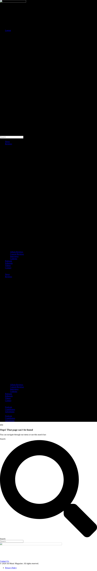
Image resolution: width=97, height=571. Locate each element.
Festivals (8, 407)
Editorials (9, 263)
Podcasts (8, 261)
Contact (8, 268)
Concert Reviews (17, 254)
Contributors (10, 409)
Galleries (13, 259)
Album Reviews (16, 252)
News (7, 142)
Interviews (14, 256)
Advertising (9, 412)
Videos (8, 265)
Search (2, 35)
